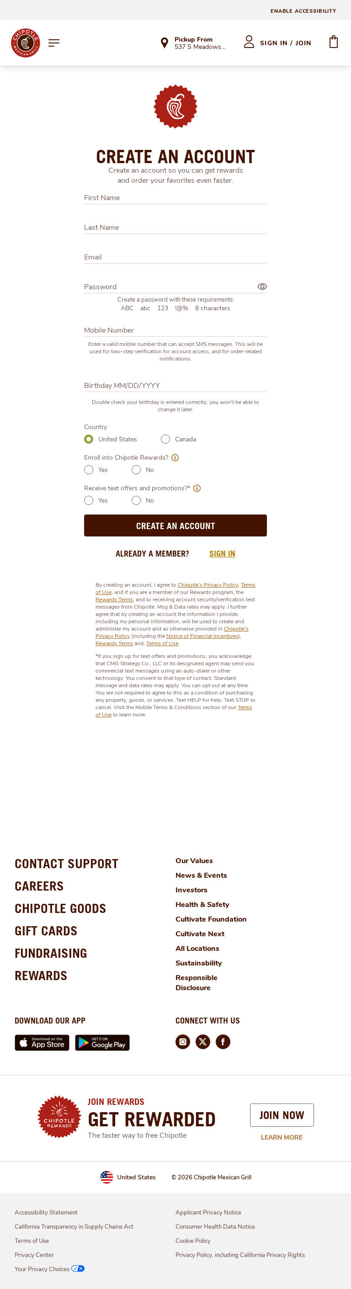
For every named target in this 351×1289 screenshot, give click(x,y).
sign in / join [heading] (286, 43)
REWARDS (41, 975)
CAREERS (39, 885)
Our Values (194, 861)
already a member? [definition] (152, 553)
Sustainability (199, 963)
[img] (262, 286)
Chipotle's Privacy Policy (208, 585)
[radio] (88, 439)
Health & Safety (202, 905)
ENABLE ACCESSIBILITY (303, 11)
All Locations (197, 949)
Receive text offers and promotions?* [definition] (137, 488)
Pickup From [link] (194, 39)
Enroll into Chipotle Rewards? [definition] (126, 457)
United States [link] (136, 1177)
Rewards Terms (114, 599)
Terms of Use (162, 643)
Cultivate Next (200, 934)
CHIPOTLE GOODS (60, 908)
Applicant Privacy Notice (208, 1213)
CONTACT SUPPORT (66, 863)
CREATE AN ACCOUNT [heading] (175, 156)
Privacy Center (34, 1255)
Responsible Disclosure (197, 983)
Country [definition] (95, 427)
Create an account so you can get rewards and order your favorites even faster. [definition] (175, 175)
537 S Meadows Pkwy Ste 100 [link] (201, 47)
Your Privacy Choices (42, 1269)
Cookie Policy (193, 1241)
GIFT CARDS (46, 930)
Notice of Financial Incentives (202, 636)
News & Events (201, 875)
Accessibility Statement (46, 1213)
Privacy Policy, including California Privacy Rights (240, 1255)
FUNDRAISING (51, 952)
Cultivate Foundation (211, 919)
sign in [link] (222, 553)
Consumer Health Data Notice (215, 1227)
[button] (173, 457)
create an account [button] (175, 525)
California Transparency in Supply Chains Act (74, 1227)
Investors (191, 890)
